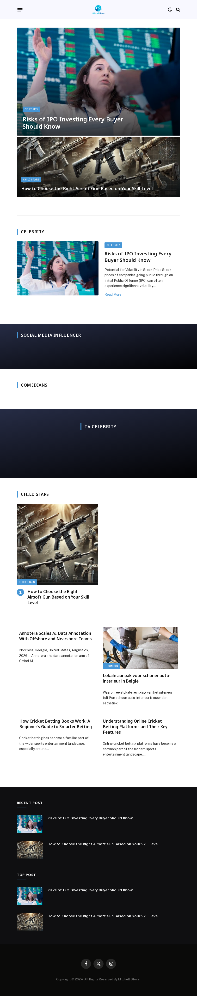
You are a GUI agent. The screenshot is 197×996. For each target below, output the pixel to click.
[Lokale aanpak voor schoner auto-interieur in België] (140, 648)
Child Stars (31, 179)
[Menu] (20, 9)
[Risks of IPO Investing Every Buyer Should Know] (98, 82)
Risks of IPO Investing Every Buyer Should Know (73, 122)
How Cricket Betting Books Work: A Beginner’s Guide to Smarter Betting (55, 723)
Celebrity (31, 109)
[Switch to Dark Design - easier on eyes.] (170, 9)
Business (111, 666)
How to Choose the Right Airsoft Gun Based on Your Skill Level (87, 188)
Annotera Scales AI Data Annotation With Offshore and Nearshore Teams (55, 636)
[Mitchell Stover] (98, 9)
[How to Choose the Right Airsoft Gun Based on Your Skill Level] (98, 167)
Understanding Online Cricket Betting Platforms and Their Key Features (135, 726)
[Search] (177, 9)
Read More (113, 294)
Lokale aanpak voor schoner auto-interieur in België (137, 678)
